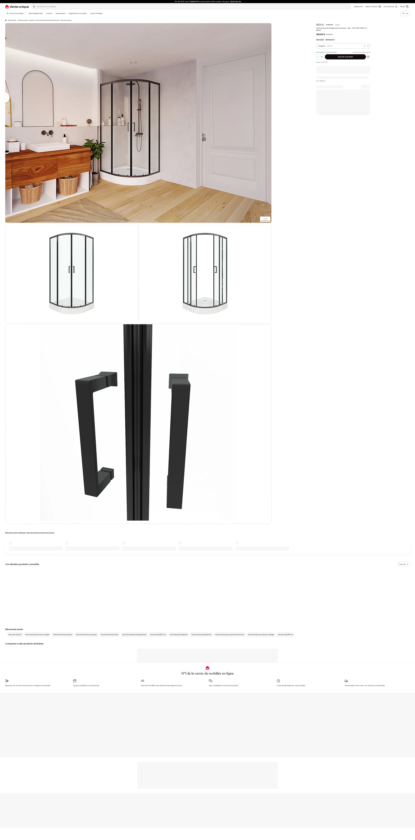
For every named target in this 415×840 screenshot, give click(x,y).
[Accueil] (5, 20)
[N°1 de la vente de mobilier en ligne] (17, 7)
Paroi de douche (66, 20)
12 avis (337, 25)
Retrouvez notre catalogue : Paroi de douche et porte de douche (29, 533)
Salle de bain (12, 20)
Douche (31, 20)
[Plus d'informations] (369, 52)
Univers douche (23, 20)
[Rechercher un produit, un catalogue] (34, 6)
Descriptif (320, 39)
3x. (324, 62)
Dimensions (330, 39)
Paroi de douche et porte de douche (47, 20)
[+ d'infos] (326, 62)
